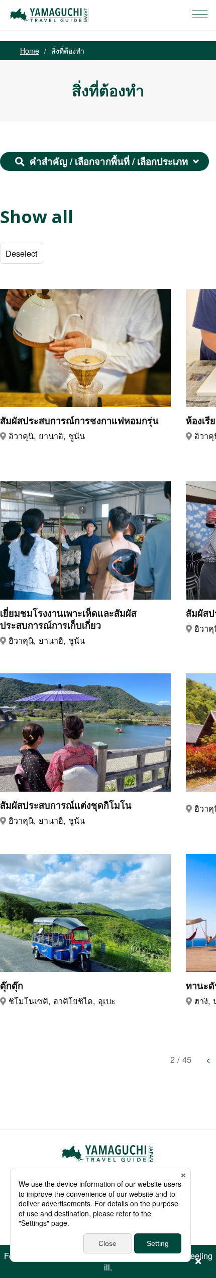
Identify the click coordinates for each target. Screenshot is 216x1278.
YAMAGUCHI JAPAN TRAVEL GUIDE (50, 15)
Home (29, 51)
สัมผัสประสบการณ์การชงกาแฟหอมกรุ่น (79, 421)
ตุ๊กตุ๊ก (11, 986)
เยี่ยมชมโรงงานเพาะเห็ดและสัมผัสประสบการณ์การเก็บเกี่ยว (68, 619)
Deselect (22, 253)
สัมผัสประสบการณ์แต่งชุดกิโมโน (66, 805)
